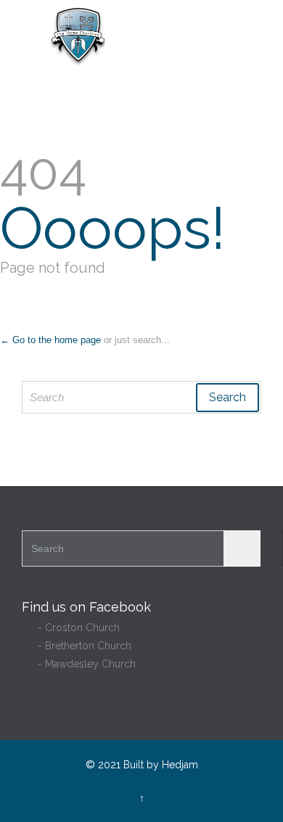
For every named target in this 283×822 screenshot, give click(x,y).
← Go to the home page (50, 339)
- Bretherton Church (76, 646)
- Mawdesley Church (79, 664)
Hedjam (180, 764)
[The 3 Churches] (150, 36)
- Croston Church (71, 627)
